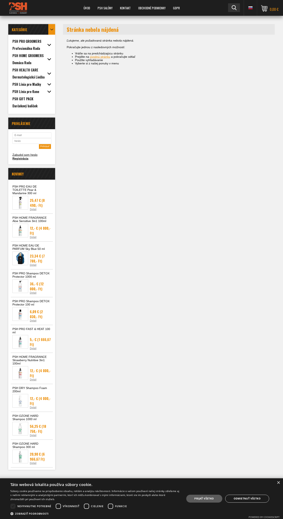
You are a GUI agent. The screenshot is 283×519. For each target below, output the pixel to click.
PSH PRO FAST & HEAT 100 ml (31, 330)
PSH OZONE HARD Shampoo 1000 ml (25, 417)
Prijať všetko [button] (204, 498)
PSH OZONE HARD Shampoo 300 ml (25, 445)
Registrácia (20, 158)
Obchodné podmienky (152, 8)
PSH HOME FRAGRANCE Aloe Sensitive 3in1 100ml (29, 219)
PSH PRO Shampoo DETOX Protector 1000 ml (31, 275)
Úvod (86, 8)
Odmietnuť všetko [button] (247, 498)
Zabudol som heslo (24, 154)
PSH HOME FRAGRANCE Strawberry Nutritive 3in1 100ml (29, 360)
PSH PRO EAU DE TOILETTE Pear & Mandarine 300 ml (24, 190)
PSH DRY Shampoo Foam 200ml (29, 389)
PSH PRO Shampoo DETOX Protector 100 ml (31, 302)
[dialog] (141, 498)
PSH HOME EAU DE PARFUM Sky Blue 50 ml (28, 247)
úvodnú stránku (100, 56)
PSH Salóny (105, 8)
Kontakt (125, 8)
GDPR (176, 8)
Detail (33, 209)
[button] (94, 513)
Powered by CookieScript (264, 517)
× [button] (278, 482)
